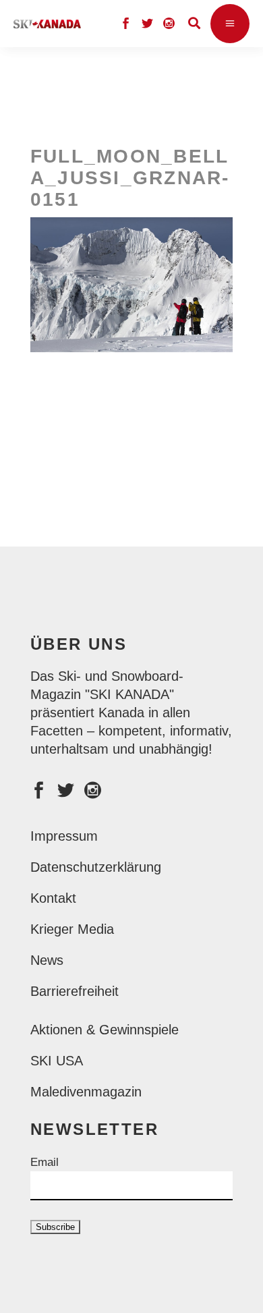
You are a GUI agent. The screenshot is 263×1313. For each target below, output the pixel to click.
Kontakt (53, 898)
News (46, 960)
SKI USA (56, 1060)
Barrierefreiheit (74, 991)
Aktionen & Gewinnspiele (104, 1029)
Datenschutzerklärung (95, 867)
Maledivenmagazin (86, 1091)
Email (44, 1162)
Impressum (64, 836)
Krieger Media (72, 929)
